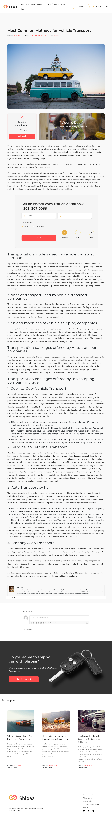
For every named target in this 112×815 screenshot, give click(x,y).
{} (53, 622)
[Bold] (31, 623)
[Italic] (33, 623)
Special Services (37, 4)
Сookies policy (88, 801)
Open (26, 226)
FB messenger (14, 671)
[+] (56, 622)
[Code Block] (48, 623)
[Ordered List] (41, 623)
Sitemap (85, 807)
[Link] (51, 623)
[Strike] (38, 623)
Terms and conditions (89, 795)
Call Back (22, 136)
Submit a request (24, 679)
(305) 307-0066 (101, 7)
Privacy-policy (87, 798)
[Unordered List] (43, 623)
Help (63, 4)
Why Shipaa (52, 4)
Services (24, 4)
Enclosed (39, 226)
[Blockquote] (46, 623)
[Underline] (36, 623)
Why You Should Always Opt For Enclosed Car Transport (19, 737)
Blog (22, 9)
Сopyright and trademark (91, 804)
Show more (72, 130)
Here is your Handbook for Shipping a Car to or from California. (89, 739)
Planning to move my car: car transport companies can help (55, 737)
